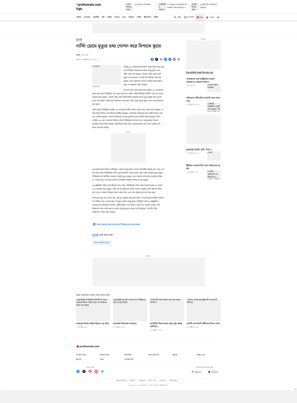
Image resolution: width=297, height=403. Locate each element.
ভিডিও (156, 17)
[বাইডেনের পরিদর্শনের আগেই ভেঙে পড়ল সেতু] (214, 107)
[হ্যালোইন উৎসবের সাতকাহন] (130, 310)
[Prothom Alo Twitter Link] (85, 372)
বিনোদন (131, 17)
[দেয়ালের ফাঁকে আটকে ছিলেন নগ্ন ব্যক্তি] (93, 310)
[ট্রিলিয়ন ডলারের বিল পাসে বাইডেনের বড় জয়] (214, 174)
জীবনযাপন (147, 17)
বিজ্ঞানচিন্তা (128, 355)
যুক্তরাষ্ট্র (79, 39)
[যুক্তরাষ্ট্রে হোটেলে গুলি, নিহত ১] (214, 155)
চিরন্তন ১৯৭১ (201, 355)
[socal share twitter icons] (157, 60)
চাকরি (139, 17)
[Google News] (102, 371)
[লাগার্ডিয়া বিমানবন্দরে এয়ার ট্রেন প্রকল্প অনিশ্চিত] (167, 310)
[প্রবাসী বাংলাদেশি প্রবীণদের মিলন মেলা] (204, 310)
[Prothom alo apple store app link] (213, 372)
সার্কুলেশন (142, 381)
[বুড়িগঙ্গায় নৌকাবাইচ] (129, 6)
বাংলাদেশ (87, 17)
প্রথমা (102, 359)
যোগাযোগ (163, 381)
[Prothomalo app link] (196, 372)
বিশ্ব (103, 17)
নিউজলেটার (174, 381)
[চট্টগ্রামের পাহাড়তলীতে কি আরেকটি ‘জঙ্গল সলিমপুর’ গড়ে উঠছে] (162, 6)
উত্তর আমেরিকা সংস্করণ (101, 242)
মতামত (117, 17)
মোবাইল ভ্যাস (129, 359)
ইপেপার (78, 359)
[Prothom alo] (91, 6)
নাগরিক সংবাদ (81, 355)
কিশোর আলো (105, 355)
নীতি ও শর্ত (152, 381)
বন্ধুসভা (175, 355)
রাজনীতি (96, 17)
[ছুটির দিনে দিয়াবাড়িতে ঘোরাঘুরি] (195, 6)
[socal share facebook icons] (152, 60)
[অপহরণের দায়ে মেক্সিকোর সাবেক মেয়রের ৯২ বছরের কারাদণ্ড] (214, 88)
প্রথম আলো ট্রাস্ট (153, 355)
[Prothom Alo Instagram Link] (91, 372)
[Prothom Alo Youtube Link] (97, 372)
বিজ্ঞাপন (132, 381)
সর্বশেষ (78, 17)
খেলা (124, 17)
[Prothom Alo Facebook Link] (79, 372)
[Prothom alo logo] (87, 347)
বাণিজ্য (109, 17)
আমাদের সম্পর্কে (121, 381)
